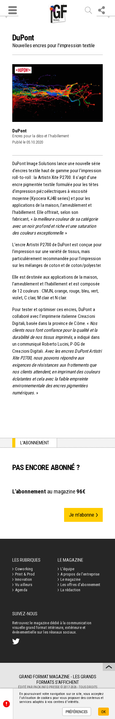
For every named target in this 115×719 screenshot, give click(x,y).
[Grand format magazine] (57, 13)
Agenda (21, 590)
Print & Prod (25, 574)
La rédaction (70, 590)
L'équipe (67, 569)
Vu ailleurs (23, 584)
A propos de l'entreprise (80, 574)
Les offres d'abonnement (80, 584)
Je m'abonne (81, 515)
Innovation (23, 579)
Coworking (24, 569)
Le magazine (70, 579)
